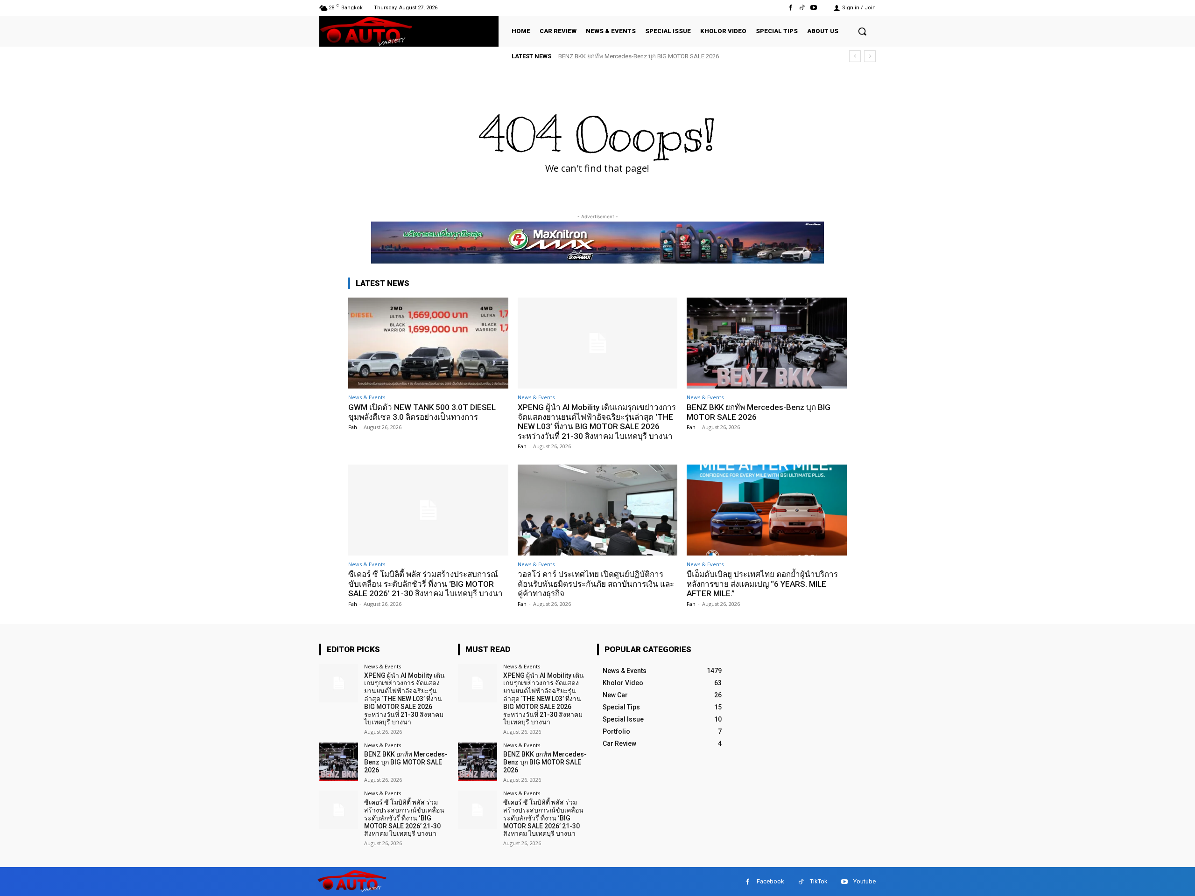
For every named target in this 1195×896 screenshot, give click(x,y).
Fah (352, 427)
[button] (862, 31)
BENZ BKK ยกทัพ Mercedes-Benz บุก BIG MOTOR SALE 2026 (638, 56)
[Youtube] (814, 8)
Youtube (864, 881)
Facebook (770, 881)
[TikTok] (802, 8)
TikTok (819, 881)
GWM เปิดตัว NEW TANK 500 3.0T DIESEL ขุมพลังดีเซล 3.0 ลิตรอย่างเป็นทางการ (422, 412)
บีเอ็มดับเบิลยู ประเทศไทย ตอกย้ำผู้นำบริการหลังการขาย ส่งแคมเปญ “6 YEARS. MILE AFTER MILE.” (762, 584)
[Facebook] (790, 8)
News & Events (366, 397)
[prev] (855, 56)
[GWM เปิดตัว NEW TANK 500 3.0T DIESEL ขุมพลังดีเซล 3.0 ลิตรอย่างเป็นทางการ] (428, 343)
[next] (870, 56)
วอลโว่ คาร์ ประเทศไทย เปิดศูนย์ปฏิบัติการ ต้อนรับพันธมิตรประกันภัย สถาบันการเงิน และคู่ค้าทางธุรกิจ (596, 584)
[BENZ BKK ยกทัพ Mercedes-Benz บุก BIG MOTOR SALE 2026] (767, 343)
